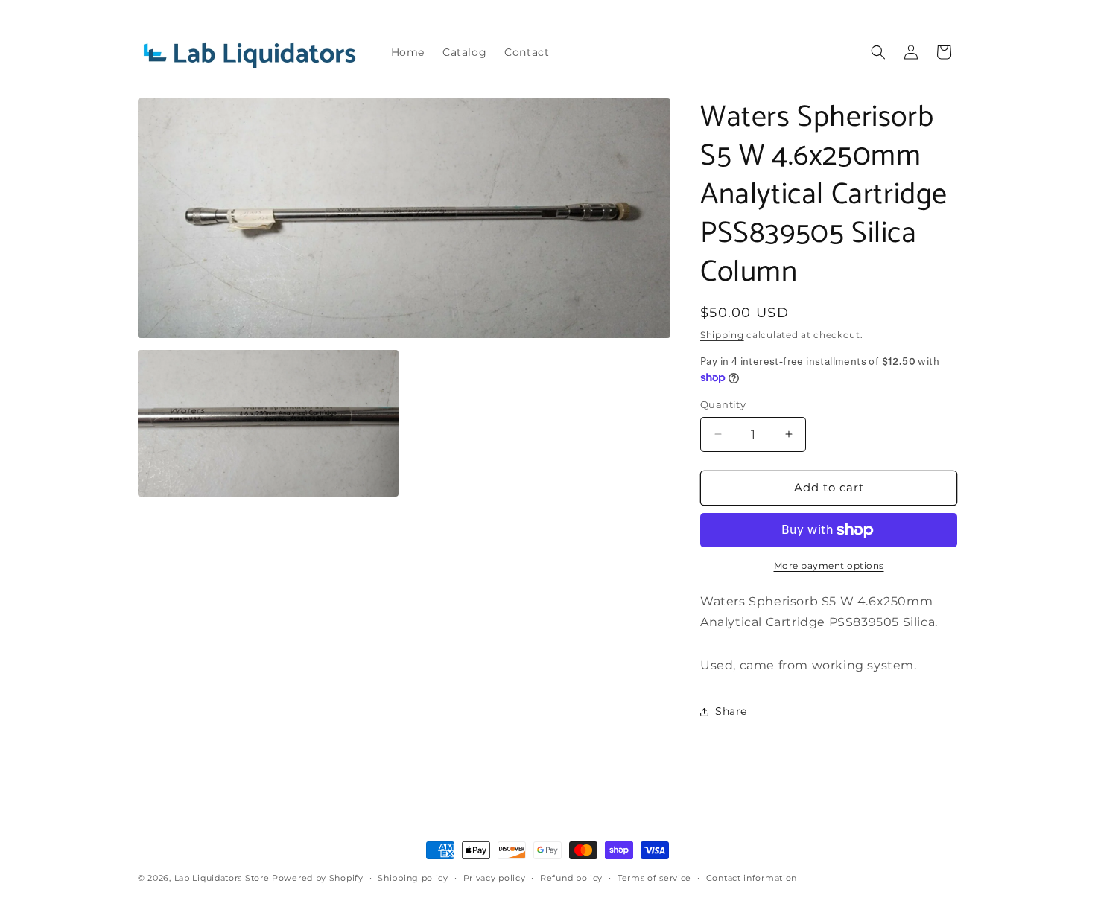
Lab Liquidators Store (222, 878)
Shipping (722, 334)
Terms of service (654, 878)
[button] (878, 52)
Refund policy (571, 878)
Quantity (723, 404)
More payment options (829, 565)
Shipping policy (413, 878)
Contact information (751, 878)
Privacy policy (494, 878)
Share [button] (731, 711)
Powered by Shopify (318, 878)
